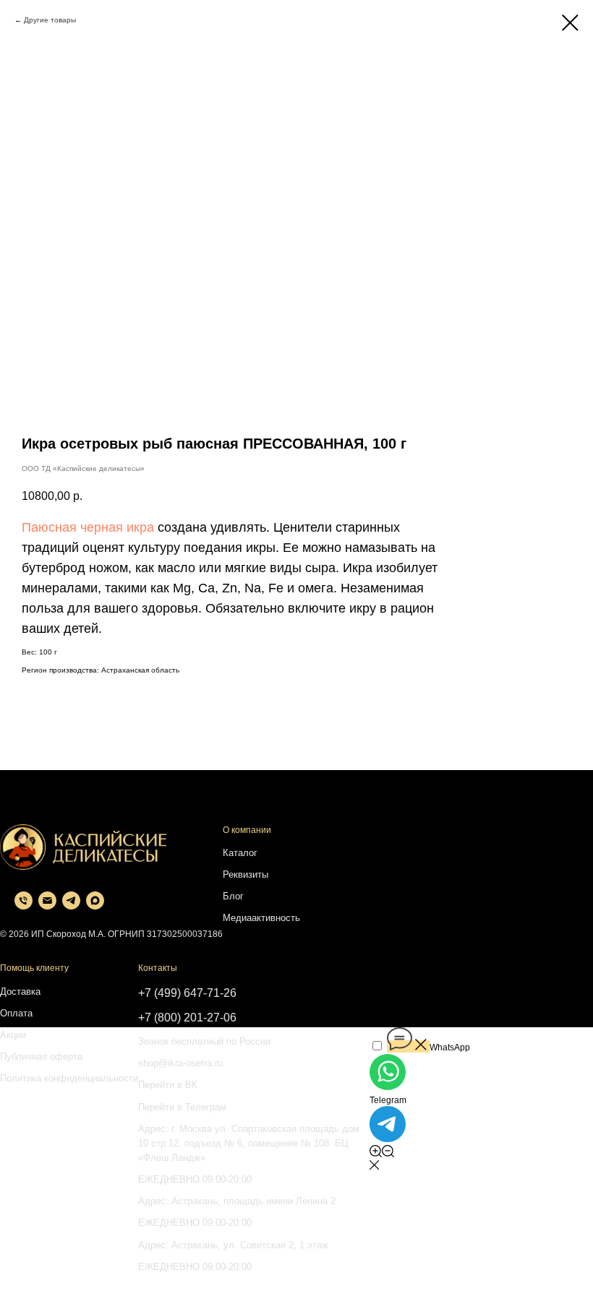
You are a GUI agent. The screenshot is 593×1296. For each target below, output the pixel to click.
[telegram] (71, 905)
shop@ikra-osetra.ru (180, 1063)
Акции (13, 1034)
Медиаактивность (261, 917)
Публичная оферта (41, 1056)
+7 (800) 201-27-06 (187, 1017)
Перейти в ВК (167, 1084)
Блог (233, 896)
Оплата (16, 1013)
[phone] (23, 905)
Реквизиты (245, 874)
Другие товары (50, 20)
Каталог (240, 852)
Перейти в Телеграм (182, 1107)
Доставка (20, 991)
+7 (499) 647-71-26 (187, 993)
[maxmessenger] (95, 905)
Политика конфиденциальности (69, 1078)
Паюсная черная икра (88, 527)
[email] (47, 905)
